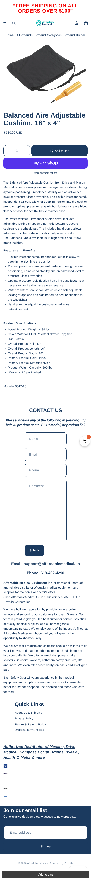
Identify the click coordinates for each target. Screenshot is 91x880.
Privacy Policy (24, 718)
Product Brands (75, 35)
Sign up (45, 846)
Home (10, 35)
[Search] (14, 23)
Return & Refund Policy (30, 724)
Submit (34, 550)
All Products (25, 35)
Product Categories (49, 35)
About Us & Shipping (28, 712)
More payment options (45, 172)
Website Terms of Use (29, 730)
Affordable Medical (38, 863)
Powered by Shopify (61, 863)
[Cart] (86, 23)
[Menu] (5, 23)
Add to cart (62, 150)
